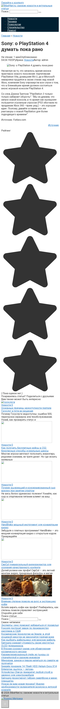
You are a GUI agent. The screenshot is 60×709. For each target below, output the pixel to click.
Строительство (15, 27)
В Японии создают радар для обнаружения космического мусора (25, 650)
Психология (14, 24)
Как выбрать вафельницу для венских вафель (28, 639)
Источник (53, 125)
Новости (12, 18)
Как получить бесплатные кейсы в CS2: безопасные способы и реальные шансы (25, 449)
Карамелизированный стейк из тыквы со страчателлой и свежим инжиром (25, 656)
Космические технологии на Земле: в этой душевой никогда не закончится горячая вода (27, 635)
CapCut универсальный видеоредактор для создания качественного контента (26, 566)
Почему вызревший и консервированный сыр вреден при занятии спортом (28, 489)
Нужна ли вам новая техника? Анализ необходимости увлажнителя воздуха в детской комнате (29, 686)
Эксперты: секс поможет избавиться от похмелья (30, 625)
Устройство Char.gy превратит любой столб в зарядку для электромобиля (27, 674)
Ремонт (11, 30)
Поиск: (5, 11)
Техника (12, 21)
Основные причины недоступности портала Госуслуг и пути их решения (26, 409)
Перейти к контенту (12, 2)
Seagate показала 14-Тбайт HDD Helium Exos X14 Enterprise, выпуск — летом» (29, 668)
